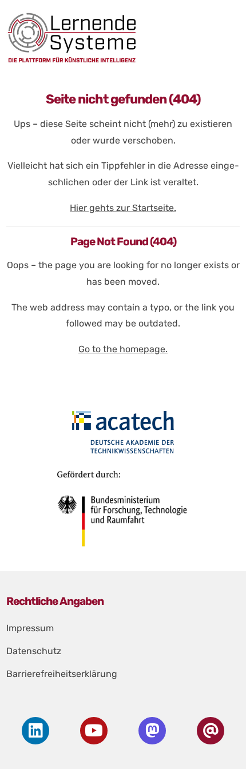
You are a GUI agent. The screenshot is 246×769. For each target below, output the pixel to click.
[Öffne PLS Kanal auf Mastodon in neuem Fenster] (152, 731)
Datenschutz (33, 651)
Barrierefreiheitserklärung (61, 673)
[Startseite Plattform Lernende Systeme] (119, 37)
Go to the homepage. (123, 349)
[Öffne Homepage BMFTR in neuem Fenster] (123, 512)
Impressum (30, 628)
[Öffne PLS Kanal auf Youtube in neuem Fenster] (94, 731)
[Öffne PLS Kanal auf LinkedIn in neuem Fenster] (35, 731)
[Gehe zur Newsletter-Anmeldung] (210, 731)
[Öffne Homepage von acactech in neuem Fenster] (123, 432)
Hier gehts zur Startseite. (123, 207)
